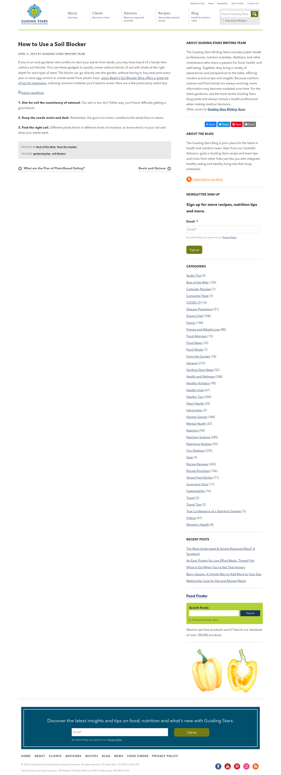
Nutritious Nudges (199, 444)
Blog (200, 16)
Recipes (168, 16)
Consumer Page (197, 296)
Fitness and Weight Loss (203, 329)
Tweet (225, 124)
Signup (194, 250)
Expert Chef (194, 316)
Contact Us (252, 3)
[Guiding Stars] (35, 24)
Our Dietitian (195, 450)
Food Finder (196, 596)
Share (212, 124)
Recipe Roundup (198, 471)
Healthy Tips (194, 397)
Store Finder (237, 3)
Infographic (194, 410)
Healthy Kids (195, 390)
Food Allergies (196, 336)
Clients (101, 15)
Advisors (134, 16)
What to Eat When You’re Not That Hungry (215, 567)
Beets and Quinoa (152, 168)
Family (190, 323)
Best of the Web (45, 146)
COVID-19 (193, 302)
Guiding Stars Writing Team (63, 53)
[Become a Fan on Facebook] (218, 769)
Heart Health (195, 403)
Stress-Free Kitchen (199, 477)
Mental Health (196, 423)
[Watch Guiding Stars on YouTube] (227, 769)
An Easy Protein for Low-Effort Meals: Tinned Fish (220, 560)
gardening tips (41, 153)
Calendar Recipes (198, 289)
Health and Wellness (200, 376)
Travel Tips (193, 504)
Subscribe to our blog (207, 179)
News (211, 3)
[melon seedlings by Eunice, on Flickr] (31, 93)
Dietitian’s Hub (197, 3)
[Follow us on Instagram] (246, 769)
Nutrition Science (198, 437)
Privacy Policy (230, 237)
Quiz (189, 457)
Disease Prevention (199, 309)
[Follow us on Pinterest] (236, 769)
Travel (190, 498)
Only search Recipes (235, 20)
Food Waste (194, 349)
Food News (194, 343)
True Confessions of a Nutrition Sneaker (213, 511)
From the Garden (67, 146)
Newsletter (222, 3)
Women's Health (197, 524)
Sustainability (195, 491)
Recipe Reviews (197, 464)
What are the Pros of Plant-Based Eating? (54, 168)
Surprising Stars (197, 484)
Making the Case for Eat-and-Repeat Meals (216, 581)
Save (238, 124)
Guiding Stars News (200, 370)
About (73, 15)
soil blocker (59, 153)
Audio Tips (193, 275)
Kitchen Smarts (196, 417)
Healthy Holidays (198, 383)
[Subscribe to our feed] (255, 769)
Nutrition (192, 430)
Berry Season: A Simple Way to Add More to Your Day (224, 574)
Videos (191, 518)
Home (26, 756)
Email (251, 124)
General (191, 363)
